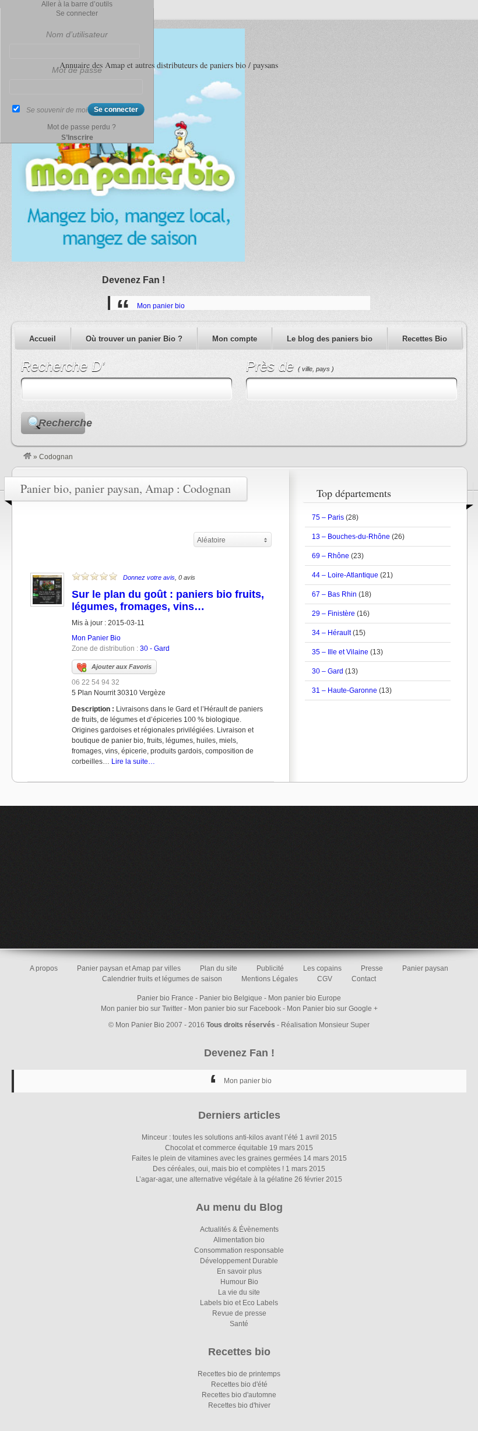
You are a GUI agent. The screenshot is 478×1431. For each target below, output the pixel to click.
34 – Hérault (331, 633)
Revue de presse (239, 1313)
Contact (364, 979)
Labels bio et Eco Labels (239, 1303)
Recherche (61, 423)
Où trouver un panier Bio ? (134, 338)
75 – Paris (328, 517)
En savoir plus (239, 1271)
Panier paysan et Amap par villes (129, 968)
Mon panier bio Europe (304, 998)
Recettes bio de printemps (239, 1374)
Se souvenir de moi (56, 110)
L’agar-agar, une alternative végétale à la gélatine (214, 1179)
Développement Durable (239, 1261)
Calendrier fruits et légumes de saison (162, 979)
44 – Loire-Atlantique (345, 575)
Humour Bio (239, 1282)
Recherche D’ (62, 366)
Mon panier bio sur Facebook (234, 1008)
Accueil (42, 338)
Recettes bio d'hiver (239, 1405)
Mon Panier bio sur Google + (332, 1008)
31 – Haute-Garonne (344, 690)
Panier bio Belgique (230, 998)
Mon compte (234, 338)
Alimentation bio (239, 1240)
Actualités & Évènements (239, 1229)
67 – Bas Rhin (334, 594)
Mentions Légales (269, 979)
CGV (324, 979)
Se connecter (77, 13)
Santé (239, 1324)
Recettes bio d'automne (239, 1395)
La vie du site (239, 1292)
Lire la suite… (133, 761)
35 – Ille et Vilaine (340, 652)
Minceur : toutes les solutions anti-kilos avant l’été (220, 1137)
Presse (372, 968)
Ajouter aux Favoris (122, 666)
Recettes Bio (424, 338)
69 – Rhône (330, 556)
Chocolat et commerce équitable (216, 1148)
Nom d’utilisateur (77, 34)
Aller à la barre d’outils (77, 4)
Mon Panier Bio (96, 638)
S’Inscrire (77, 137)
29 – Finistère (333, 613)
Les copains (322, 968)
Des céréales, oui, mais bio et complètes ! (218, 1169)
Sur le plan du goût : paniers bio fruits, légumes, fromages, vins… (168, 600)
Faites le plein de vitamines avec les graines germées (216, 1158)
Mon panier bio (161, 306)
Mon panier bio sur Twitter (141, 1008)
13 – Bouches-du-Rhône (351, 537)
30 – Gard (327, 671)
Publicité (270, 968)
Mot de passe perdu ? (81, 127)
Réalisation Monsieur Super (325, 1025)
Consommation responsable (239, 1250)
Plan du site (218, 968)
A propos (44, 968)
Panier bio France (165, 998)
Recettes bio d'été (239, 1384)
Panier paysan (425, 968)
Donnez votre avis (149, 577)
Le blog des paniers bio (329, 338)
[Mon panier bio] (27, 457)
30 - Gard (155, 648)
